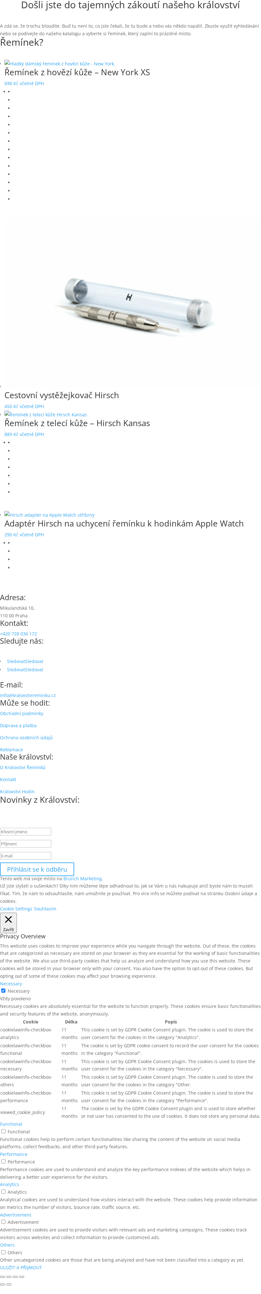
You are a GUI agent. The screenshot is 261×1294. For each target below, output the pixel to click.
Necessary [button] (11, 984)
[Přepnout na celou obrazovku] (8, 1277)
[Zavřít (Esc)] (21, 1277)
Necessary (19, 991)
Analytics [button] (9, 1184)
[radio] (137, 92)
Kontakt (8, 779)
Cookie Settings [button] (16, 909)
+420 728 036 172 (18, 634)
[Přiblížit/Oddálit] (2, 1277)
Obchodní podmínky (21, 713)
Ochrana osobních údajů (26, 737)
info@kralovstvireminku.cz (28, 695)
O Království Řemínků (23, 767)
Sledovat (34, 661)
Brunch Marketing (82, 878)
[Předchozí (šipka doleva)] (2, 1284)
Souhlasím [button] (45, 909)
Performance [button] (13, 1154)
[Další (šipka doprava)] (8, 1284)
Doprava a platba (18, 725)
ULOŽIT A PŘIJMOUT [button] (21, 1267)
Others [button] (7, 1245)
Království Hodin (17, 791)
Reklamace (11, 750)
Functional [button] (11, 1124)
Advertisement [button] (15, 1215)
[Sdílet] (15, 1277)
